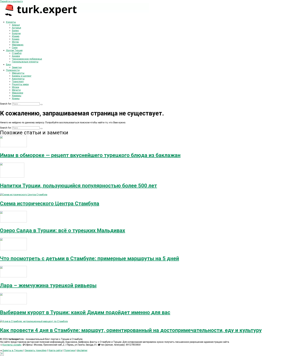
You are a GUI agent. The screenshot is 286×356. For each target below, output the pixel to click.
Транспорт (18, 81)
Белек (15, 30)
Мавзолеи (17, 92)
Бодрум (16, 33)
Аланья (16, 25)
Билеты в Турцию (13, 350)
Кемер (15, 39)
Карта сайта (55, 350)
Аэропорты (18, 78)
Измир (15, 36)
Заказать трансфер (36, 350)
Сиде (15, 47)
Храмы (16, 98)
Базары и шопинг (21, 75)
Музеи (15, 87)
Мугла (15, 42)
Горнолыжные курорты (25, 61)
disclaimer (82, 350)
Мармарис (18, 44)
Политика (69, 350)
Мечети (16, 90)
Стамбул (16, 53)
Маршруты (18, 73)
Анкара (16, 56)
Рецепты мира (20, 84)
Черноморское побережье (27, 58)
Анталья (16, 27)
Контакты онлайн (11, 344)
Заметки (17, 67)
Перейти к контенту (11, 1)
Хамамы (16, 95)
